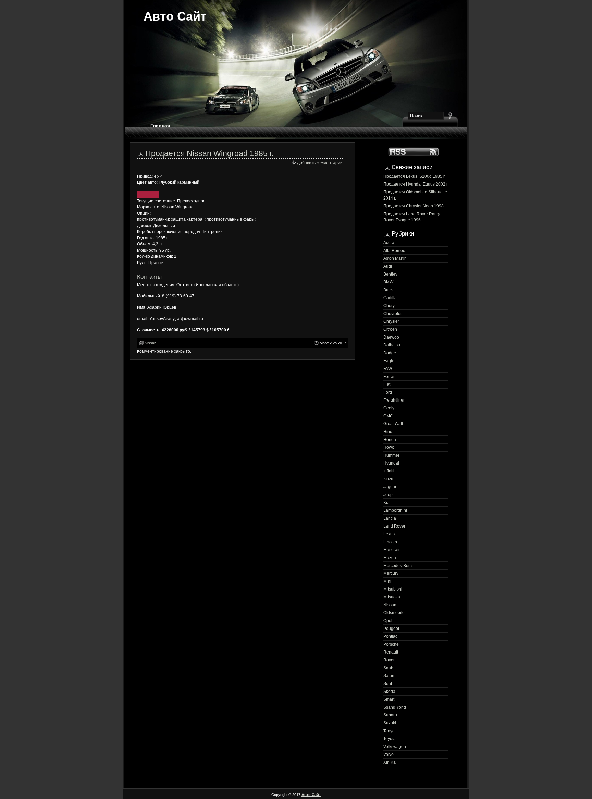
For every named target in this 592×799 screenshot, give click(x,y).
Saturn (389, 675)
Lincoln (390, 542)
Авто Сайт (175, 16)
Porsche (391, 644)
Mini (387, 581)
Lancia (389, 518)
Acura (388, 242)
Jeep (388, 494)
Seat (387, 683)
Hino (387, 431)
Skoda (389, 691)
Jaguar (389, 486)
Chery (389, 305)
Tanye (389, 730)
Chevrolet (392, 313)
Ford (387, 392)
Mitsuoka (391, 597)
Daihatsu (391, 345)
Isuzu (388, 479)
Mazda (389, 557)
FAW (387, 368)
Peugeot (391, 628)
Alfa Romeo (394, 250)
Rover (389, 660)
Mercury (390, 573)
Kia (386, 502)
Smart (388, 699)
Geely (388, 408)
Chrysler (391, 321)
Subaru (390, 715)
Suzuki (389, 723)
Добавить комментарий (320, 162)
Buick (388, 290)
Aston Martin (395, 258)
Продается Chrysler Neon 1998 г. (415, 206)
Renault (390, 652)
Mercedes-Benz (398, 565)
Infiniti (388, 471)
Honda (389, 439)
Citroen (390, 329)
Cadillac (391, 297)
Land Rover (394, 526)
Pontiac (390, 636)
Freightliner (394, 400)
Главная (160, 125)
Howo (388, 447)
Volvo (388, 754)
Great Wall (393, 423)
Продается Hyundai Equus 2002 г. (415, 184)
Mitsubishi (392, 589)
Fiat (386, 384)
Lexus (389, 534)
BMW (388, 282)
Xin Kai (390, 762)
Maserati (391, 549)
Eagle (388, 360)
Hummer (391, 455)
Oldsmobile (394, 612)
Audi (387, 266)
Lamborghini (395, 510)
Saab (388, 667)
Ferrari (389, 376)
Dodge (389, 353)
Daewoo (391, 337)
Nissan (150, 343)
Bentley (390, 274)
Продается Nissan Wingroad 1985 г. (209, 153)
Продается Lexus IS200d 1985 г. (414, 176)
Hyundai (391, 463)
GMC (388, 416)
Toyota (389, 738)
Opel (387, 620)
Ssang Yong (394, 707)
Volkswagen (394, 746)
